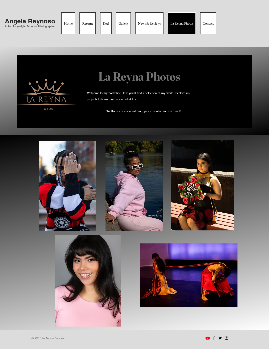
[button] (67, 186)
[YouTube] (208, 338)
